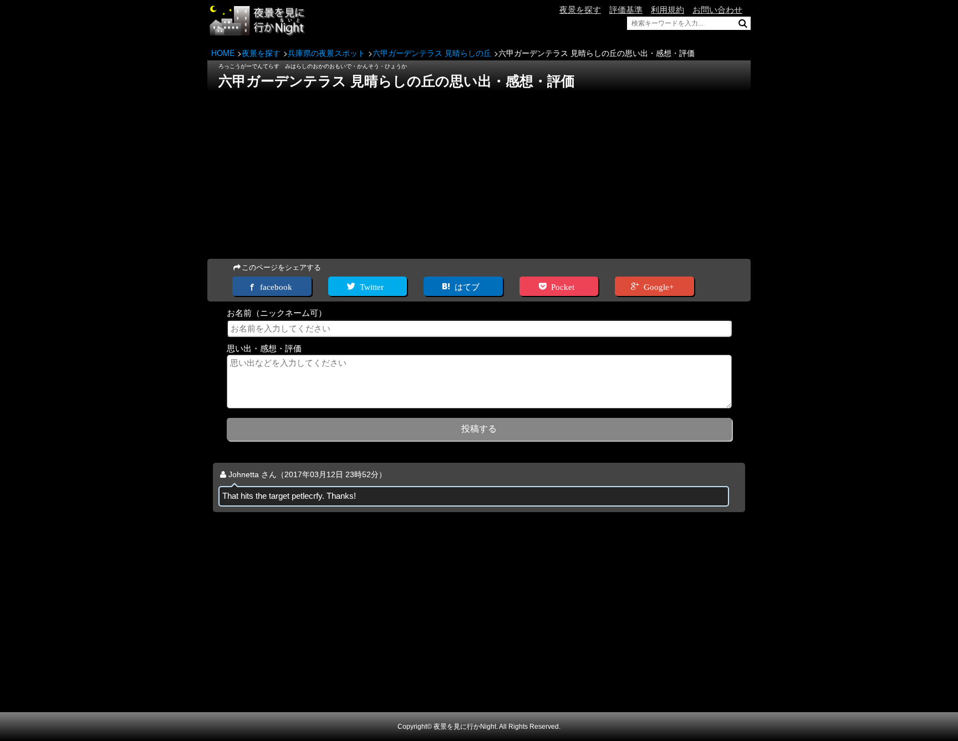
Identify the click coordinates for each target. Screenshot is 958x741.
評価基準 (626, 9)
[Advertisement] (479, 171)
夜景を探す (580, 9)
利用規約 (667, 9)
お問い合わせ (717, 9)
